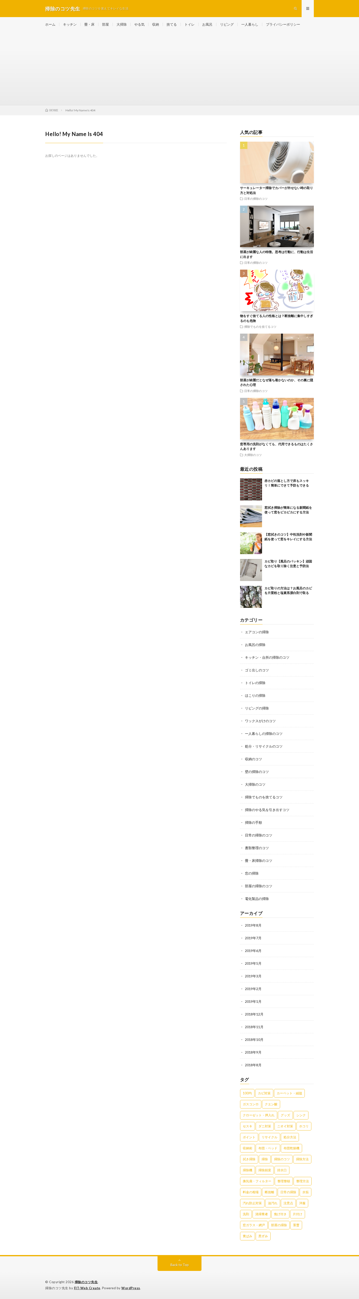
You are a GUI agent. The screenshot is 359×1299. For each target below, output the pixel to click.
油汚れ (272, 1203)
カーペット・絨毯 (289, 1093)
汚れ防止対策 (252, 1203)
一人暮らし (249, 24)
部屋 (105, 24)
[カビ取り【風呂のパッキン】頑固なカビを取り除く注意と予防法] (251, 570)
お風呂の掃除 (255, 645)
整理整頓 (283, 1181)
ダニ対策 (264, 1126)
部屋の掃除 (279, 1225)
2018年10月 (254, 1039)
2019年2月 (253, 989)
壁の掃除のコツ (257, 772)
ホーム (50, 24)
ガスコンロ (251, 1104)
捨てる (172, 24)
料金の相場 (251, 1192)
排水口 (282, 1170)
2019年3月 (253, 976)
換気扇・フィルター (257, 1181)
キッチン (70, 24)
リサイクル (269, 1137)
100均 (247, 1093)
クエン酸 (271, 1104)
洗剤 (246, 1214)
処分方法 (290, 1137)
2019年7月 (253, 938)
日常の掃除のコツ (256, 198)
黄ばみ (247, 1236)
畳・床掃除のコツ (258, 860)
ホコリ (304, 1126)
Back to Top (179, 1265)
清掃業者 (261, 1214)
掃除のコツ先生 (86, 1282)
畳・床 (89, 24)
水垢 (305, 1192)
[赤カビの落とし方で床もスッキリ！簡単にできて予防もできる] (251, 489)
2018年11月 (254, 1027)
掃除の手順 (253, 822)
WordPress (130, 1288)
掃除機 (247, 1170)
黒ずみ (263, 1236)
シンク (301, 1115)
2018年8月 (253, 1065)
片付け (297, 1214)
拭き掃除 (249, 1159)
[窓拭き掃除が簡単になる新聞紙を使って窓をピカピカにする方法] (251, 516)
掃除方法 (302, 1159)
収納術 (247, 1148)
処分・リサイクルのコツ (264, 746)
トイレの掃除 (255, 683)
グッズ (285, 1115)
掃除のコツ (282, 1159)
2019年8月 (253, 925)
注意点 (288, 1203)
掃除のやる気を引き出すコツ (267, 810)
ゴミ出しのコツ (257, 670)
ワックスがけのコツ (260, 721)
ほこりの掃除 (255, 695)
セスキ (247, 1126)
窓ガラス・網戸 (254, 1225)
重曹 (296, 1225)
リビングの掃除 (257, 708)
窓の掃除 (252, 873)
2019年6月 (253, 951)
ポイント (249, 1137)
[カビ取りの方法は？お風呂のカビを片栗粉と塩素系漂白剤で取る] (251, 597)
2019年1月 (253, 1001)
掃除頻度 (264, 1170)
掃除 (265, 1159)
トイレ (189, 24)
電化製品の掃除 (257, 899)
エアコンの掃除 (257, 632)
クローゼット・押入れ (259, 1115)
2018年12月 (254, 1014)
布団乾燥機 (291, 1148)
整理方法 (302, 1181)
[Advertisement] (179, 68)
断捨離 (269, 1192)
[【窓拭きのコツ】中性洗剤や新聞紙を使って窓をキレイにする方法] (251, 543)
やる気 (139, 24)
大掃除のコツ (253, 454)
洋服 (302, 1203)
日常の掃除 (288, 1192)
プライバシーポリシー (283, 24)
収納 (155, 24)
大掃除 (121, 24)
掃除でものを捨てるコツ (260, 326)
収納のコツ (253, 759)
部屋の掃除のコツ (258, 886)
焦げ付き (280, 1214)
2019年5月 (253, 963)
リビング (227, 24)
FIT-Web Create (87, 1288)
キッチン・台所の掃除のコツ (267, 657)
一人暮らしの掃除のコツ (264, 733)
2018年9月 (253, 1052)
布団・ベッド (267, 1148)
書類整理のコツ (257, 848)
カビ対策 (264, 1093)
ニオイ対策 (285, 1126)
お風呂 (207, 24)
